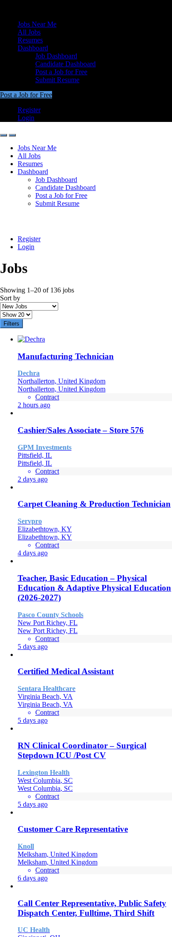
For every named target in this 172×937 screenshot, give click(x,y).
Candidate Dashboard (65, 64)
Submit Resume (57, 79)
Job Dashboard (56, 56)
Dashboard (33, 48)
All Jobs (29, 32)
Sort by (10, 298)
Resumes (30, 40)
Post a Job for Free (61, 72)
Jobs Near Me (37, 24)
